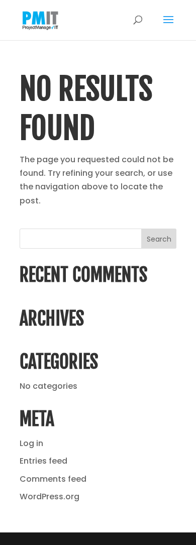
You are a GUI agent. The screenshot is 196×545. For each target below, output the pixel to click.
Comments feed (53, 479)
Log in (31, 443)
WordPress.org (49, 496)
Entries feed (43, 461)
